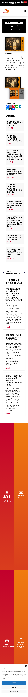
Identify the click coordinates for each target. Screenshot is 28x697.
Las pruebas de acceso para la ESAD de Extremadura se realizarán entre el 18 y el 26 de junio (14, 253)
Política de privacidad (15, 695)
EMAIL (7, 644)
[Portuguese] (24, 2)
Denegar (14, 687)
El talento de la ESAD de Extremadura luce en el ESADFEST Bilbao (14, 237)
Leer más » (8, 327)
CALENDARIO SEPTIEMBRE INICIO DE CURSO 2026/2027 (15, 124)
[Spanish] (26, 2)
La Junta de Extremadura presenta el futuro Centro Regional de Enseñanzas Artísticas (14, 204)
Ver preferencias (14, 691)
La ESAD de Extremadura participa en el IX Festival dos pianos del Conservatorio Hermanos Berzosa (13, 380)
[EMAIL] (7, 640)
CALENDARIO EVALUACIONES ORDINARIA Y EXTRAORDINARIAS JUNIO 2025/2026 (14, 188)
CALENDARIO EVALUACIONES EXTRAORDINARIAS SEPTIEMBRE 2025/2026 (14, 138)
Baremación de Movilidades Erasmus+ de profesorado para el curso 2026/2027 (14, 172)
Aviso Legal (23, 695)
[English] (22, 2)
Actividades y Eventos (14, 23)
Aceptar (14, 683)
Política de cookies (6, 695)
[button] (25, 666)
